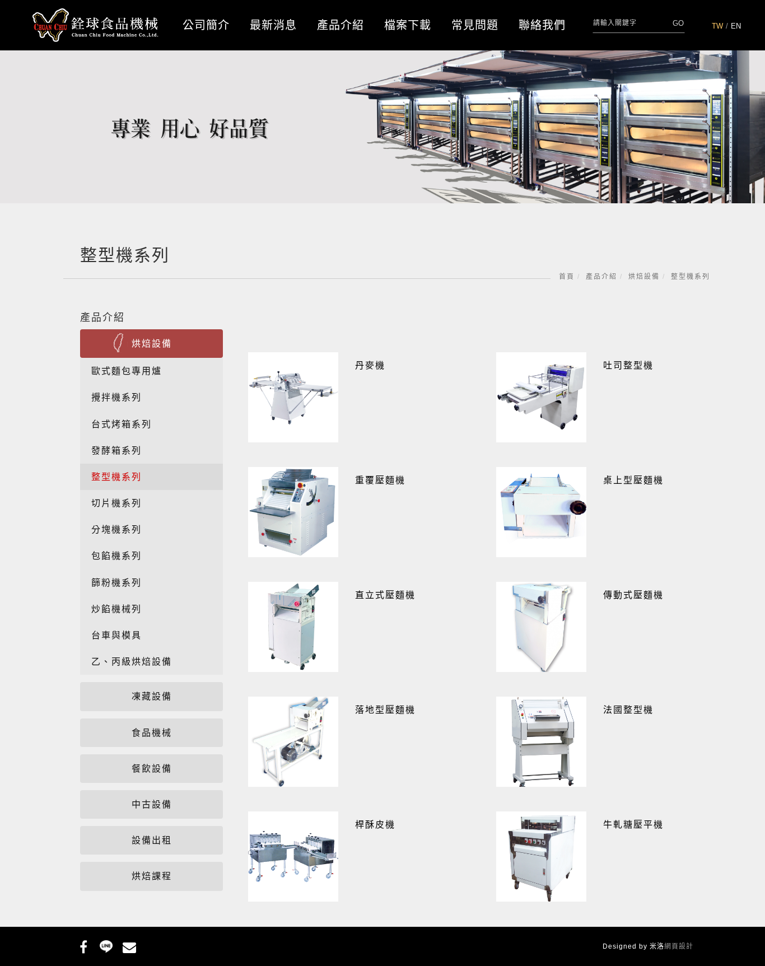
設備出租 (152, 840)
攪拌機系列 (116, 397)
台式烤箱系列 (121, 424)
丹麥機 (370, 365)
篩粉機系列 (116, 582)
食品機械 (152, 733)
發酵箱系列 (116, 450)
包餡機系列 (116, 556)
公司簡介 (206, 25)
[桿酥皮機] (293, 856)
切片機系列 (116, 503)
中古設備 (152, 804)
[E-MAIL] (129, 945)
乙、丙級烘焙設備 (131, 661)
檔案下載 (407, 25)
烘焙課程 (152, 876)
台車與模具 (116, 635)
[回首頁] (95, 25)
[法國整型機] (541, 741)
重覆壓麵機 (380, 480)
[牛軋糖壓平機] (541, 856)
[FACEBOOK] (83, 945)
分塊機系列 (116, 529)
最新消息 (273, 25)
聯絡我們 (542, 25)
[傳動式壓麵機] (541, 626)
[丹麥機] (293, 397)
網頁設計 (678, 946)
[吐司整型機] (541, 397)
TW (717, 26)
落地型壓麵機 (385, 710)
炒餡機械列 (116, 609)
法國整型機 (628, 710)
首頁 (567, 277)
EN (736, 26)
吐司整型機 (628, 365)
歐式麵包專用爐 (126, 371)
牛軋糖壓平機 (633, 824)
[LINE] (106, 945)
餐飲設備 (152, 768)
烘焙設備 (644, 277)
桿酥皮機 (375, 824)
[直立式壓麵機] (293, 626)
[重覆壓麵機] (293, 511)
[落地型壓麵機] (293, 741)
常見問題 (474, 25)
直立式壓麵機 (385, 595)
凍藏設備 (152, 696)
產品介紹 (340, 25)
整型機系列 (690, 277)
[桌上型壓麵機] (541, 511)
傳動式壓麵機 (633, 595)
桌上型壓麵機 (633, 480)
